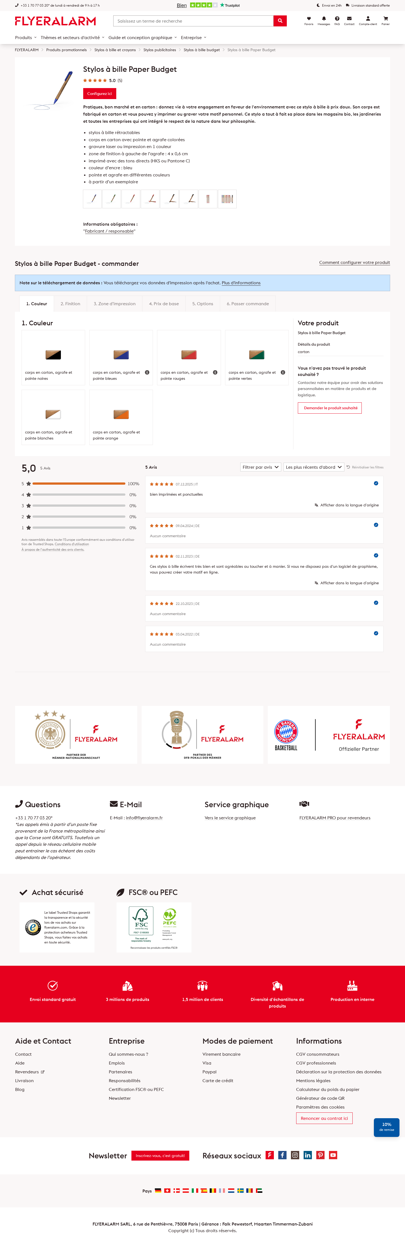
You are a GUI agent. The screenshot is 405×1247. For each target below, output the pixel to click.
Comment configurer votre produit (354, 262)
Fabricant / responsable (109, 231)
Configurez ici (99, 93)
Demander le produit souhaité (331, 407)
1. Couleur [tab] (36, 303)
